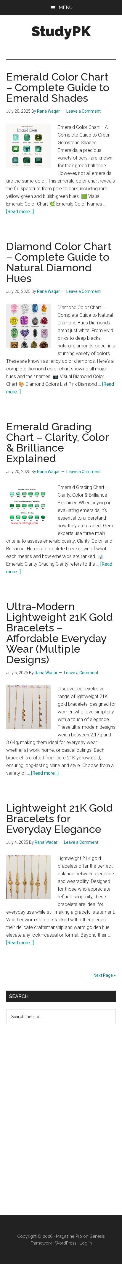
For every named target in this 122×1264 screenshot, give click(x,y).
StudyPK (61, 31)
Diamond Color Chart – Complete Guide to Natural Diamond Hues (58, 262)
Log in (86, 1243)
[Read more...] (20, 211)
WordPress (65, 1243)
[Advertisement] (50, 1124)
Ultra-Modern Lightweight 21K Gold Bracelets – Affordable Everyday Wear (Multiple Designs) (59, 633)
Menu (66, 7)
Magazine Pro (69, 1236)
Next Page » (105, 975)
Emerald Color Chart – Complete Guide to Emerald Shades (57, 87)
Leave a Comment (83, 111)
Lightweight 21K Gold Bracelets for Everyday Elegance (59, 818)
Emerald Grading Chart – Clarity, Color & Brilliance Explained (57, 442)
